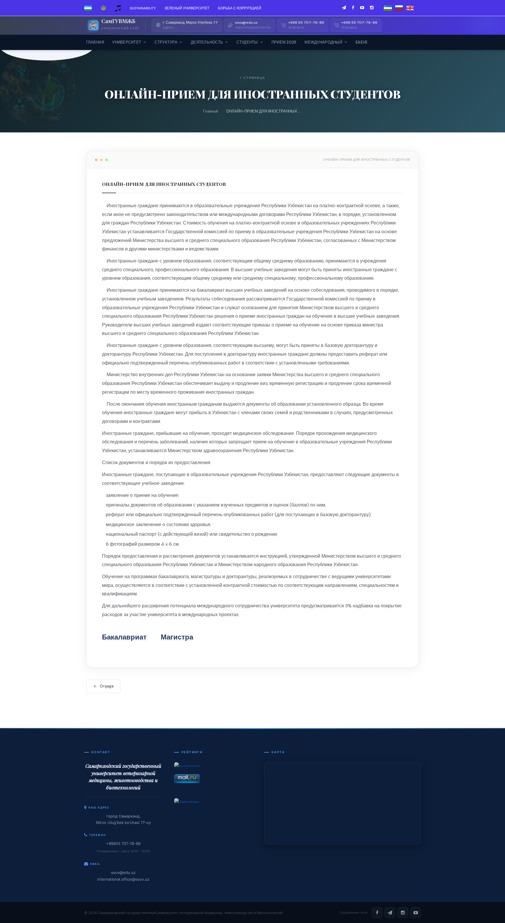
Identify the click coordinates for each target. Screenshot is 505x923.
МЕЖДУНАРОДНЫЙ (323, 42)
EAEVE (361, 42)
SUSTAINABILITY (143, 8)
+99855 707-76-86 (123, 843)
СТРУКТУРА (166, 42)
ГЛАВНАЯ (95, 42)
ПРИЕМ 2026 (284, 42)
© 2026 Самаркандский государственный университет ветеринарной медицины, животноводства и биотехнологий (183, 912)
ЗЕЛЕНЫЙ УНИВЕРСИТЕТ (187, 8)
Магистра (177, 637)
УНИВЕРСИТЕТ (126, 42)
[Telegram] (390, 912)
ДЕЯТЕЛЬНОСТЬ (207, 42)
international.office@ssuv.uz (123, 879)
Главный (210, 111)
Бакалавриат (124, 637)
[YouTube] (415, 912)
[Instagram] (402, 912)
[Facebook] (377, 912)
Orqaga (107, 686)
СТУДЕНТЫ (247, 42)
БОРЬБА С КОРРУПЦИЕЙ (239, 8)
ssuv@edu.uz (123, 872)
